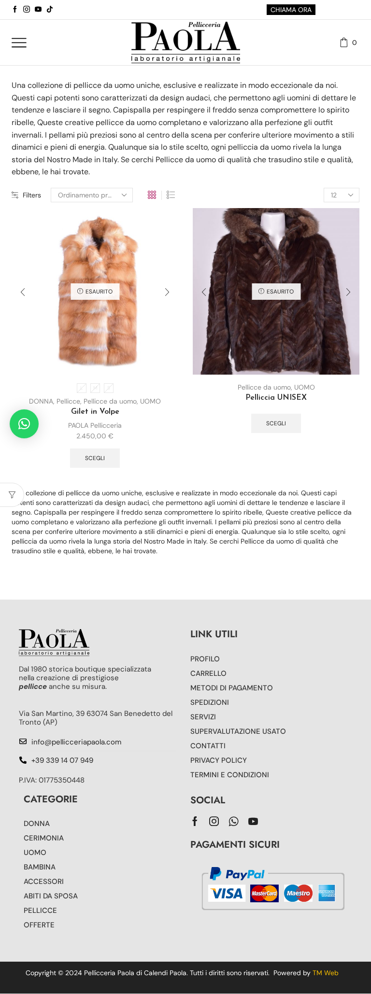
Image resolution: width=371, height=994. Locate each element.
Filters (32, 195)
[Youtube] (253, 821)
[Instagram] (26, 10)
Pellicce (68, 401)
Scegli (95, 458)
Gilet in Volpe (95, 412)
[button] (24, 423)
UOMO (150, 401)
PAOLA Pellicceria (95, 425)
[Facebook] (15, 10)
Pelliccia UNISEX (276, 398)
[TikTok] (49, 10)
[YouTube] (38, 10)
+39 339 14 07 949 (62, 760)
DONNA (41, 401)
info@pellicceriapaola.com (76, 742)
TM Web (326, 972)
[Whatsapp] (233, 821)
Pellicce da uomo (110, 401)
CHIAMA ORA (291, 9)
